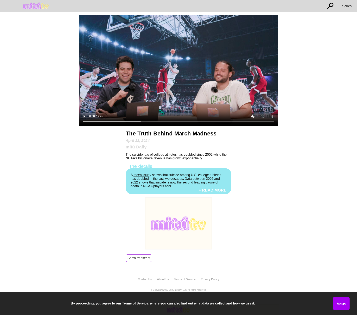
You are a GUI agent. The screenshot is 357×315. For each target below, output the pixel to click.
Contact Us (145, 279)
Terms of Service (184, 279)
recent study (142, 175)
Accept (341, 303)
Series (347, 6)
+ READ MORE (212, 190)
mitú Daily (136, 147)
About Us (163, 279)
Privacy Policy (210, 279)
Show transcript (138, 258)
